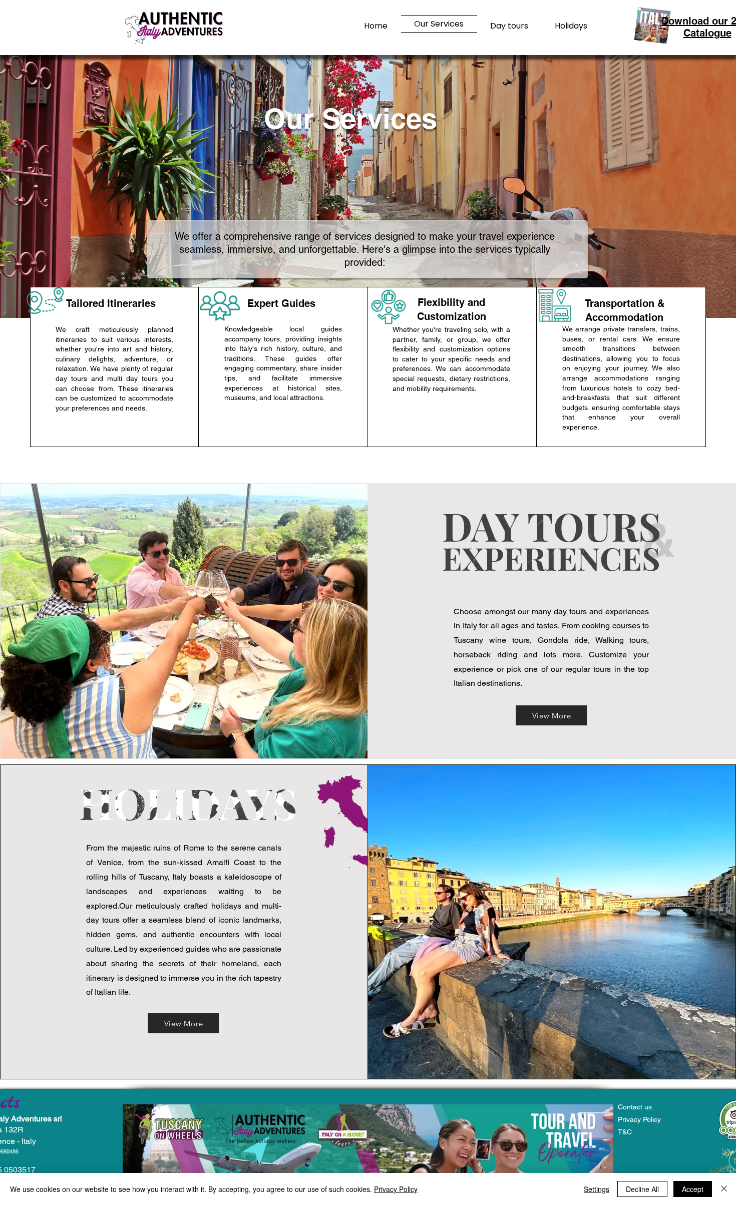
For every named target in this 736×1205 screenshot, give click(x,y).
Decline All (642, 1189)
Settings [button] (596, 1189)
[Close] (724, 1189)
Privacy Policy (396, 1189)
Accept (692, 1189)
